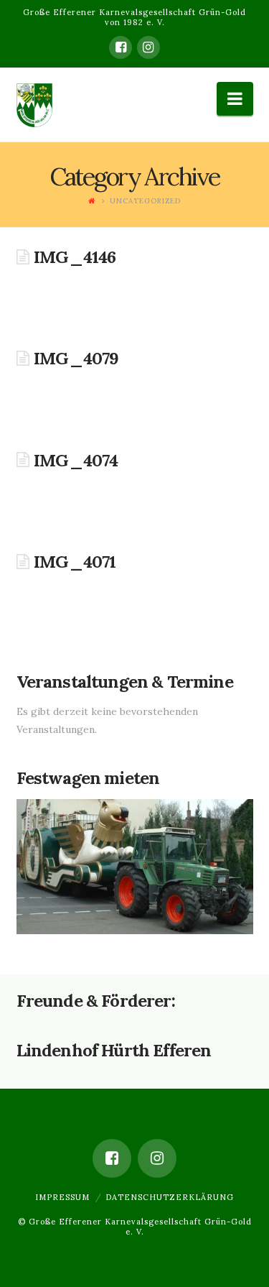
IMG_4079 (76, 358)
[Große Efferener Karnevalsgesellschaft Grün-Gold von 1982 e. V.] (34, 112)
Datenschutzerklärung (169, 1197)
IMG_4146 (74, 257)
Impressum (62, 1197)
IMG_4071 (74, 561)
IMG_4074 (76, 460)
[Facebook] (120, 47)
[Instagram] (148, 47)
